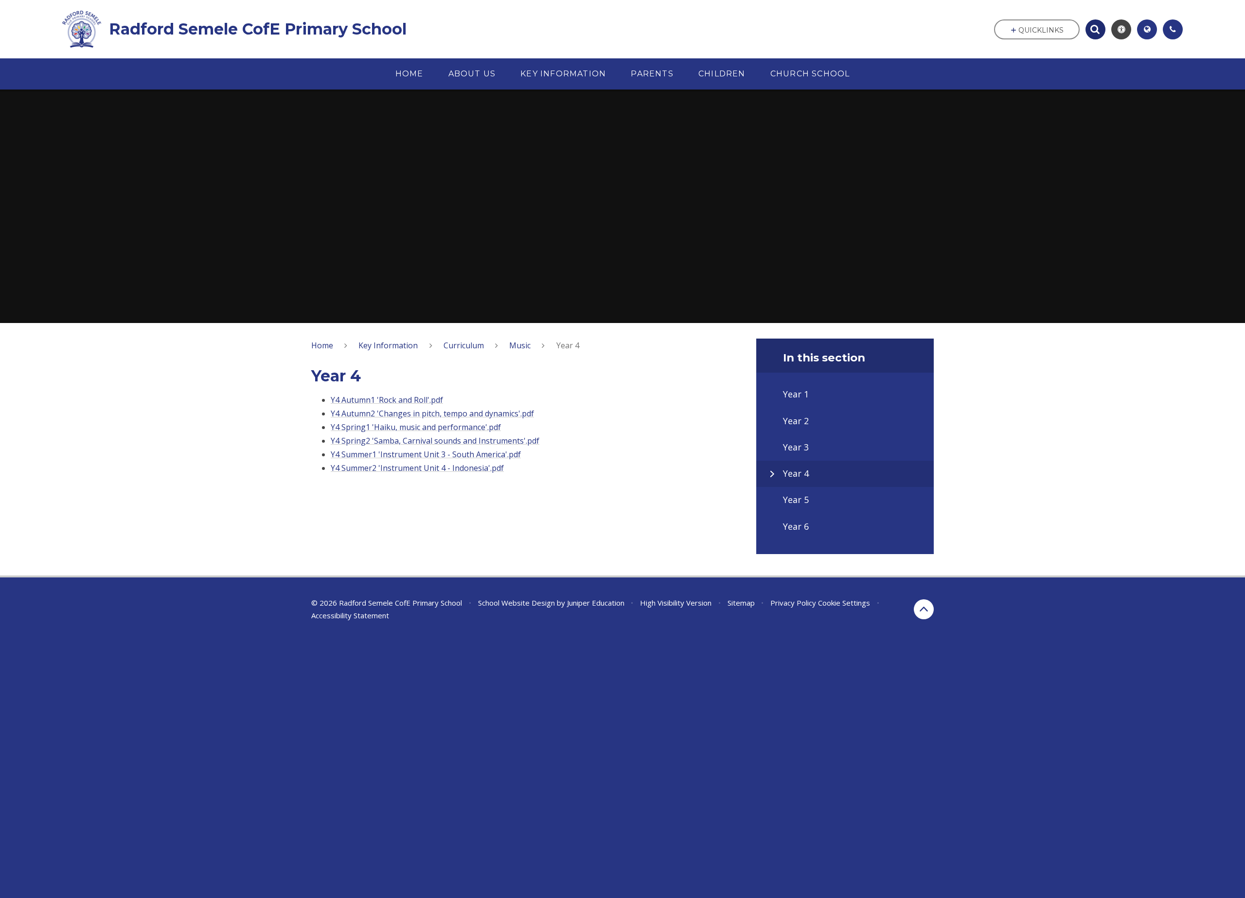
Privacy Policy (793, 603)
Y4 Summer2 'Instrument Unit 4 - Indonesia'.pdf (417, 468)
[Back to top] (924, 609)
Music (520, 345)
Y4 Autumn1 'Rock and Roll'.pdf (387, 400)
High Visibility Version (675, 603)
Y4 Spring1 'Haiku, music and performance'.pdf (416, 427)
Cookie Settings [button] (844, 603)
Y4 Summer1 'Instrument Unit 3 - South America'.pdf (426, 454)
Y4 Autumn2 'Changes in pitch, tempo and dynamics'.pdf (432, 413)
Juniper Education (595, 603)
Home (322, 345)
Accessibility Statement (350, 615)
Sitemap (741, 603)
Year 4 (567, 345)
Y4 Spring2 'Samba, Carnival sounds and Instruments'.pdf (435, 440)
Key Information (388, 345)
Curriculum (464, 345)
